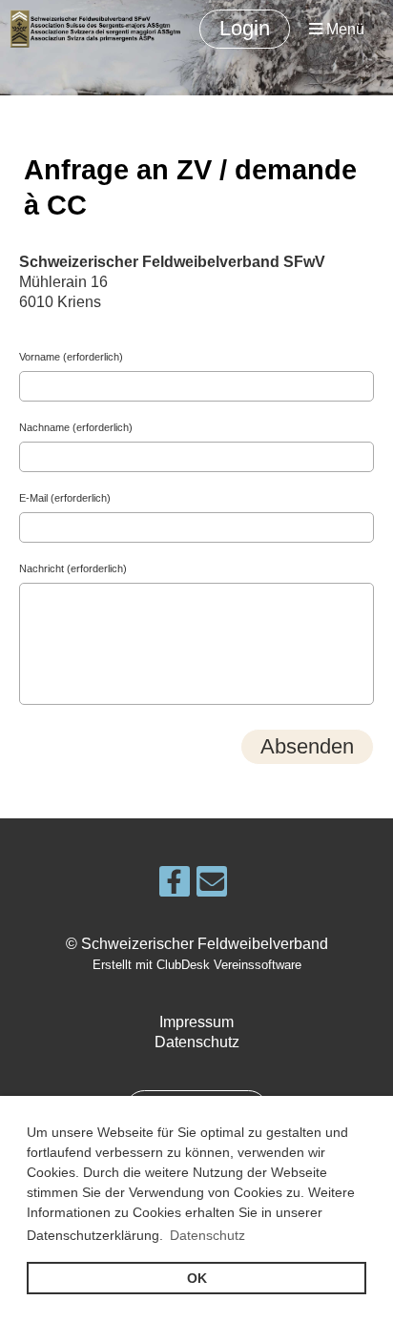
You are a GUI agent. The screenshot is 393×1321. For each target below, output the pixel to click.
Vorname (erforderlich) (71, 356)
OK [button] (197, 1278)
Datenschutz (197, 1042)
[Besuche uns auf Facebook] (174, 886)
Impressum (196, 1022)
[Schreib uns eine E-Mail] (211, 886)
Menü (343, 28)
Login (244, 28)
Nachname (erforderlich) (76, 427)
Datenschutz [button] (207, 1235)
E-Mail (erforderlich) (65, 498)
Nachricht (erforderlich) (73, 568)
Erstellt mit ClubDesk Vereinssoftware (197, 965)
